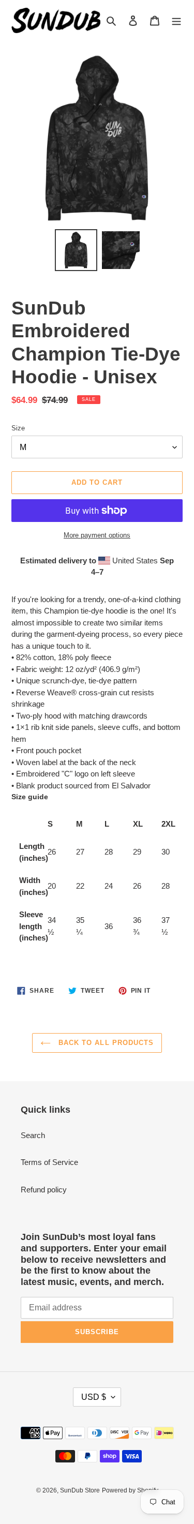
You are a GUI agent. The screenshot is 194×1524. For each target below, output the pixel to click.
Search (33, 1135)
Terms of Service (49, 1162)
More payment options (97, 535)
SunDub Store (80, 1490)
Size (18, 428)
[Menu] (176, 20)
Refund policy (44, 1189)
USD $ (93, 1397)
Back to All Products (105, 1043)
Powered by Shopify (130, 1490)
